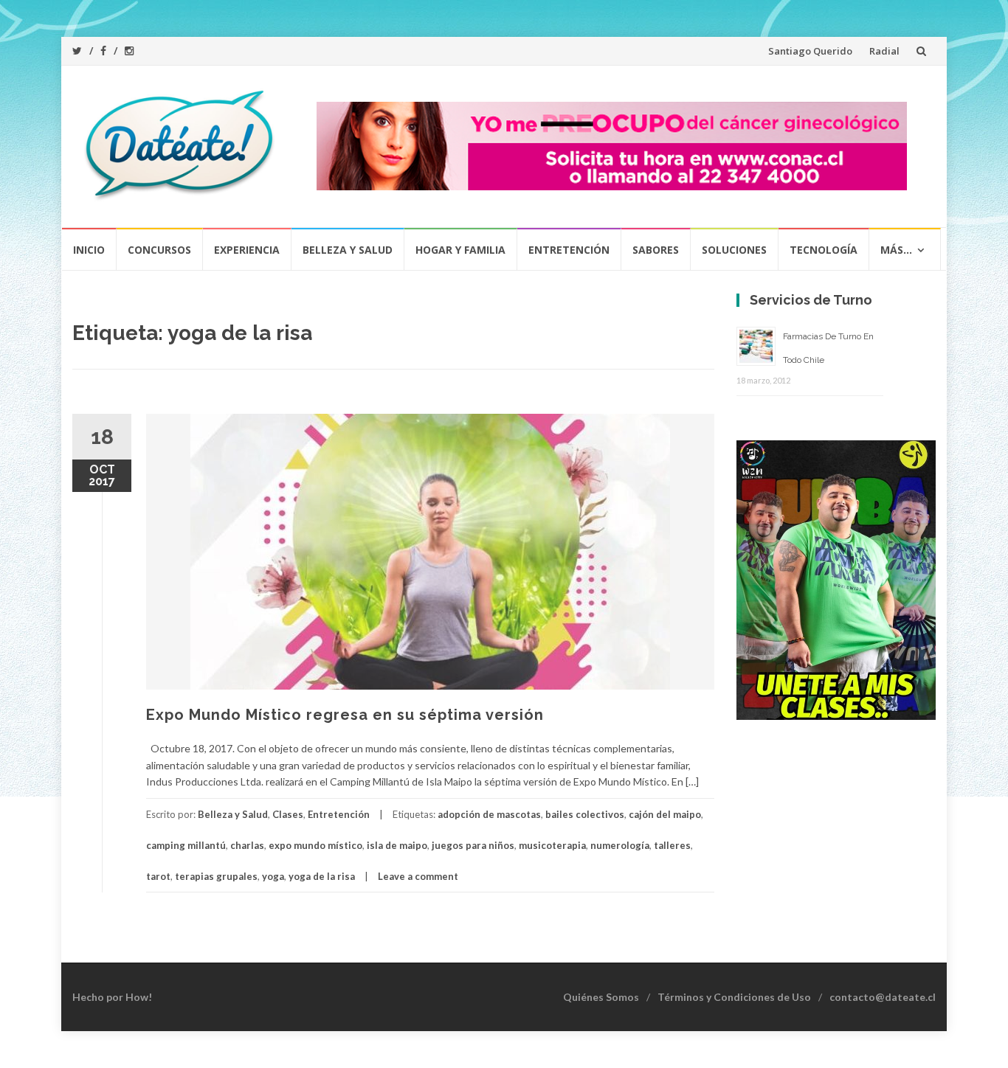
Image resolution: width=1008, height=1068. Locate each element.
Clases (287, 814)
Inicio (89, 250)
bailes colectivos (584, 814)
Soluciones (734, 250)
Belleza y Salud (348, 250)
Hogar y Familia (460, 250)
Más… (896, 250)
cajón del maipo (665, 814)
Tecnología (823, 250)
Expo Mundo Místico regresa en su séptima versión (345, 715)
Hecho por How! (112, 997)
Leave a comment (418, 876)
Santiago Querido (810, 51)
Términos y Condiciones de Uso (734, 997)
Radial (884, 51)
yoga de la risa (322, 876)
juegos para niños (473, 845)
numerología (619, 845)
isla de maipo (397, 845)
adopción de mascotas (489, 814)
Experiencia (247, 250)
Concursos (159, 250)
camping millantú (186, 845)
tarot (158, 876)
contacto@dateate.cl (882, 997)
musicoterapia (552, 845)
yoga (273, 876)
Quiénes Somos (601, 997)
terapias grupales (216, 876)
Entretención (569, 250)
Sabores (655, 250)
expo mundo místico (315, 845)
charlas (247, 845)
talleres (672, 845)
